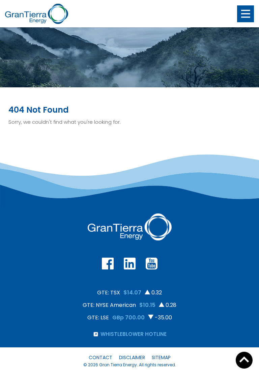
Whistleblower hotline (133, 334)
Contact (100, 357)
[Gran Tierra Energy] (36, 14)
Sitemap (161, 357)
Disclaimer (132, 357)
